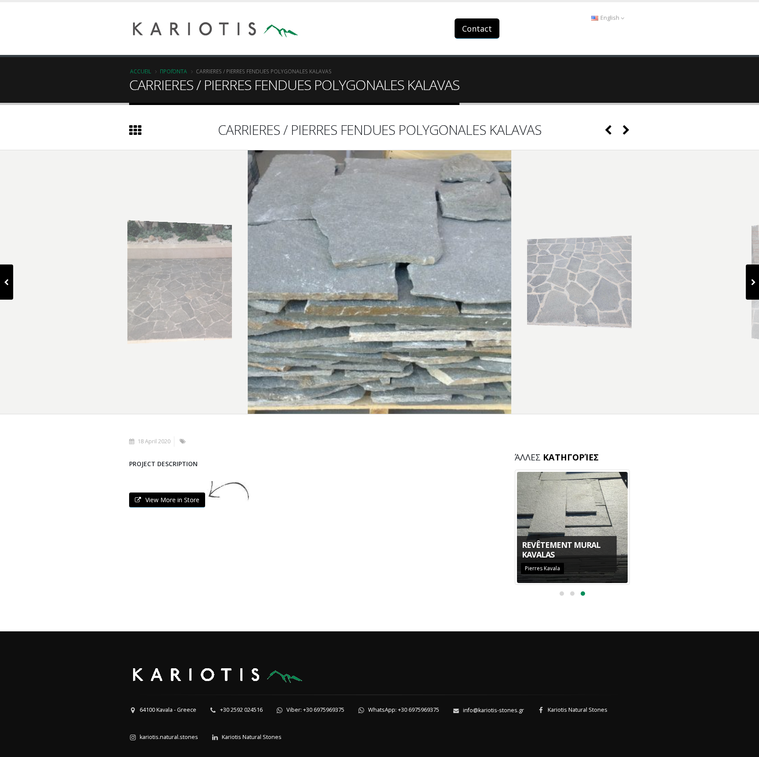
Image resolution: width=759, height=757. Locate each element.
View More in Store (172, 500)
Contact (477, 28)
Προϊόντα (173, 71)
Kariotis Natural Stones (577, 710)
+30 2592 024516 (241, 710)
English (610, 18)
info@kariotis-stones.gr (493, 710)
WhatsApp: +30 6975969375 (403, 710)
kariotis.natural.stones (169, 737)
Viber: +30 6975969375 (315, 710)
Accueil (140, 71)
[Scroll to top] (744, 746)
